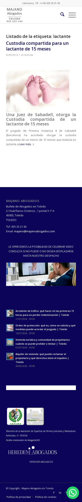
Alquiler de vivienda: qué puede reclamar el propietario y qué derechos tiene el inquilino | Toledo (42, 358)
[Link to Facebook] (54, 492)
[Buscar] (60, 15)
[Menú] (70, 15)
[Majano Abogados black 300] (34, 15)
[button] (72, 492)
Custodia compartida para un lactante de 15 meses (37, 46)
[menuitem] (60, 15)
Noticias (28, 54)
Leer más (25, 144)
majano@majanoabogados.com (34, 231)
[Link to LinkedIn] (60, 492)
